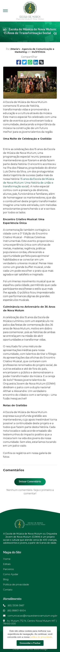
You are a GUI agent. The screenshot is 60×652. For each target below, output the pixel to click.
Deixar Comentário (30, 482)
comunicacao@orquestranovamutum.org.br (32, 615)
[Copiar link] (41, 62)
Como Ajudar (10, 574)
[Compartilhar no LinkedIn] (35, 62)
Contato (7, 589)
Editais (6, 564)
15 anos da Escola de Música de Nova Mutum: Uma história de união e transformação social (28, 183)
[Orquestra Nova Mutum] (30, 11)
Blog (5, 579)
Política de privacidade (16, 584)
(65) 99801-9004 (16, 610)
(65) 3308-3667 (15, 605)
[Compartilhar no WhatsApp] (30, 62)
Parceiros (8, 569)
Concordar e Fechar (30, 643)
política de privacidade (41, 637)
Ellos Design (41, 649)
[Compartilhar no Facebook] (18, 62)
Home (6, 558)
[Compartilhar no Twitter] (24, 62)
